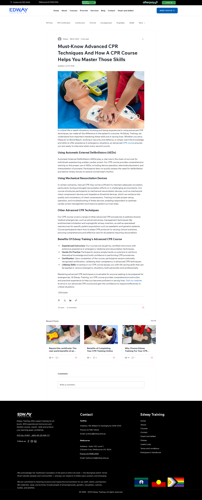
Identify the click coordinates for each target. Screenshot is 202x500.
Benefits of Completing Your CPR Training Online (100, 349)
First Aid (93, 23)
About (143, 424)
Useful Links (146, 444)
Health (131, 23)
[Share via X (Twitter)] (64, 300)
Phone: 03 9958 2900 (89, 454)
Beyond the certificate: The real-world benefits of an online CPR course (62, 349)
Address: (84, 446)
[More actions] (142, 39)
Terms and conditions (150, 448)
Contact (143, 432)
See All (153, 321)
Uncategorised (106, 23)
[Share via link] (76, 300)
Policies (144, 440)
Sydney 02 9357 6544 (21, 2)
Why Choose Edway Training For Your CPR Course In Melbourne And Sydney (138, 349)
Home (143, 421)
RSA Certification (63, 23)
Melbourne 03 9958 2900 (48, 2)
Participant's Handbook (150, 452)
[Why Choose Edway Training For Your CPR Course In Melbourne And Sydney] (139, 334)
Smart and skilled (148, 436)
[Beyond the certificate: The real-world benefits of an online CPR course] (63, 334)
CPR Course (63, 292)
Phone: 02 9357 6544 (89, 430)
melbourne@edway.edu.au (97, 458)
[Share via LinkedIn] (70, 300)
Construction (80, 23)
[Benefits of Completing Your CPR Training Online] (101, 334)
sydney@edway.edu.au (96, 433)
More (141, 23)
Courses (144, 428)
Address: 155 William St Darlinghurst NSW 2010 (100, 426)
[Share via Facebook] (59, 300)
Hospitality (120, 23)
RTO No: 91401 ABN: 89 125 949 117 (33, 435)
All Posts (49, 23)
